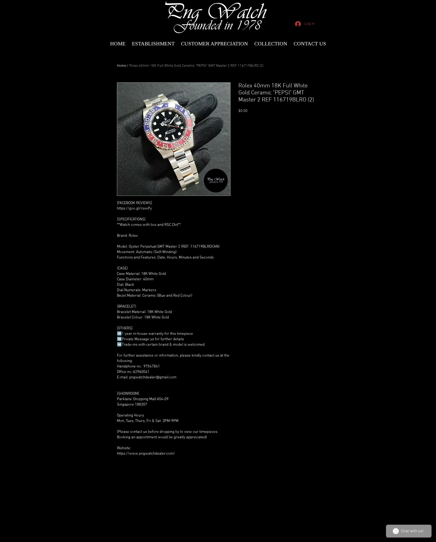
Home (121, 66)
